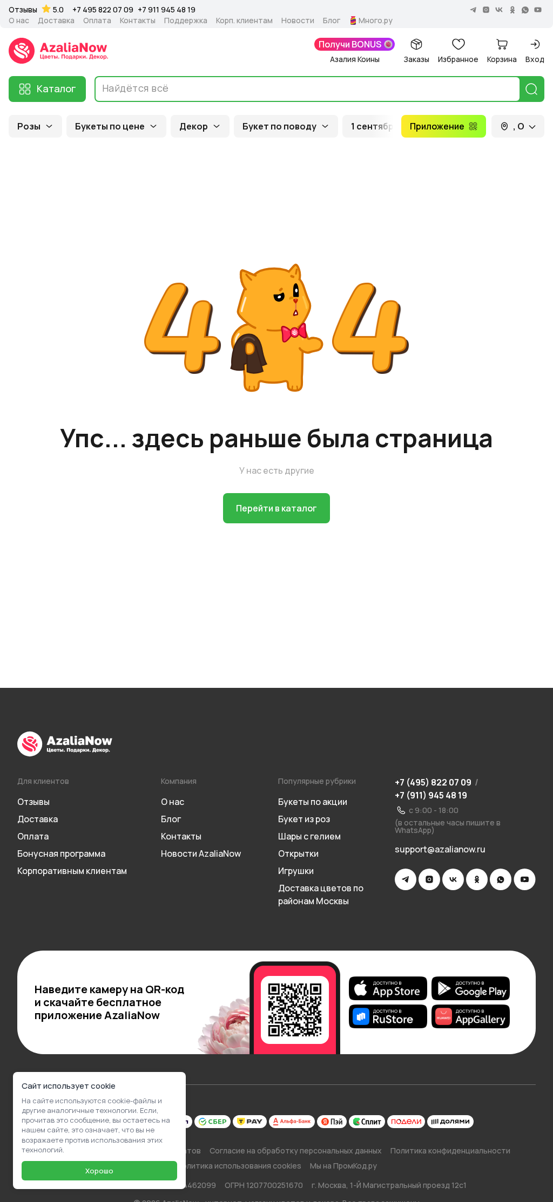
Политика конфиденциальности (450, 1150)
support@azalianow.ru (440, 849)
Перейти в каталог (276, 508)
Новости (297, 20)
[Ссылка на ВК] (453, 879)
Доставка (56, 20)
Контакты (138, 20)
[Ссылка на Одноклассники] (477, 879)
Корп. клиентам (244, 20)
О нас (19, 20)
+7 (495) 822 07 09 (433, 782)
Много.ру (376, 20)
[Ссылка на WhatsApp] (500, 879)
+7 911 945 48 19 (166, 9)
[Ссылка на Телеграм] (405, 879)
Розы (29, 126)
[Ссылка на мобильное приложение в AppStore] (388, 988)
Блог (331, 20)
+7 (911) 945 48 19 (431, 795)
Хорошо (99, 1171)
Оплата (97, 20)
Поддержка (185, 20)
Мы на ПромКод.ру (343, 1165)
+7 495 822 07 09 (102, 9)
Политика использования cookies (239, 1165)
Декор (193, 126)
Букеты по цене (110, 126)
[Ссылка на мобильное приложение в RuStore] (388, 1016)
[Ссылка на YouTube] (525, 879)
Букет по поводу (279, 126)
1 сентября (375, 126)
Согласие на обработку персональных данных (296, 1150)
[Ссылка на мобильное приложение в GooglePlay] (470, 988)
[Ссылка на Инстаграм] (429, 879)
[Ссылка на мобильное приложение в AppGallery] (470, 1016)
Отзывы (23, 9)
